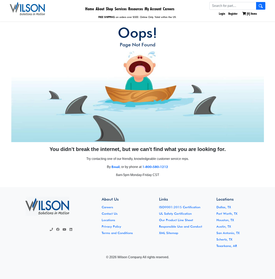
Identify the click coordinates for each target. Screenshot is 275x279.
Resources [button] (135, 8)
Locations (108, 220)
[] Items (251, 14)
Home (89, 8)
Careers (168, 8)
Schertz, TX (224, 239)
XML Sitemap (168, 233)
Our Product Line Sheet (176, 220)
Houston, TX (225, 220)
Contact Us (110, 213)
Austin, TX (223, 226)
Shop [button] (109, 8)
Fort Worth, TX (226, 213)
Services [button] (121, 8)
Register (233, 14)
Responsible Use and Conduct (180, 226)
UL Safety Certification (175, 213)
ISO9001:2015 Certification (179, 207)
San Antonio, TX (228, 233)
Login (221, 14)
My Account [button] (153, 8)
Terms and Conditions (117, 233)
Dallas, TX (223, 207)
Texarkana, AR (226, 246)
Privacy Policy (111, 226)
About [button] (100, 8)
